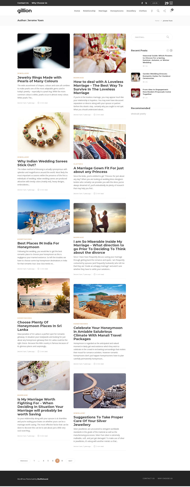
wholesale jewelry (138, 114)
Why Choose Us (39, 3)
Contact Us (23, 3)
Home (77, 11)
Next (70, 461)
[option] (152, 77)
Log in (154, 3)
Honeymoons (116, 11)
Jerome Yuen (21, 103)
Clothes (143, 11)
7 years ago (31, 103)
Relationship (89, 11)
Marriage (103, 11)
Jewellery (131, 11)
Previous (24, 461)
